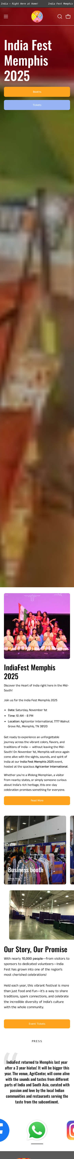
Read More (37, 801)
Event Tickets (37, 1024)
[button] (59, 16)
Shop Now (14, 878)
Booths (37, 92)
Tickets (37, 105)
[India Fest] (37, 16)
